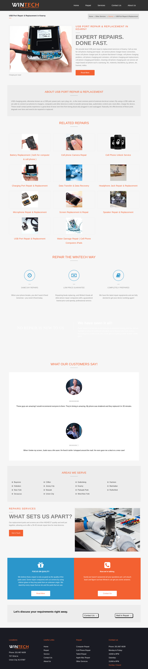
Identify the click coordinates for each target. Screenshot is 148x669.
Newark (49, 490)
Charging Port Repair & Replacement (30, 186)
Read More (85, 73)
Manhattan (114, 486)
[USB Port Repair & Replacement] (30, 233)
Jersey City (50, 486)
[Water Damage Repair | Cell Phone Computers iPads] (74, 233)
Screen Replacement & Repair (74, 212)
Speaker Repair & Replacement (118, 212)
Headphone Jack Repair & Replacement (118, 186)
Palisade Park (83, 490)
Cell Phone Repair (83, 650)
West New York (83, 494)
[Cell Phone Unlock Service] (118, 149)
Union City (50, 494)
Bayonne (17, 482)
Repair (46, 650)
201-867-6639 (20, 652)
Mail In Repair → (124, 615)
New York (17, 490)
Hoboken (17, 486)
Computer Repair (82, 647)
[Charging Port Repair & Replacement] (30, 180)
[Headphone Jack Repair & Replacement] (118, 180)
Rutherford (114, 490)
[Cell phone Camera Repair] (74, 149)
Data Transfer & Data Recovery (74, 186)
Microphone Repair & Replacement (30, 212)
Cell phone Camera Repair (74, 155)
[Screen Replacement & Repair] (74, 206)
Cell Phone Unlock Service (118, 155)
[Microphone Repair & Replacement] (30, 206)
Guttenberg (82, 482)
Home (91, 16)
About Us (47, 661)
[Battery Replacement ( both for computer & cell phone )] (30, 149)
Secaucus (18, 494)
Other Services (100, 16)
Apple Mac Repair (83, 658)
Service (47, 654)
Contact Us (107, 593)
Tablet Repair (81, 654)
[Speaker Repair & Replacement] (118, 206)
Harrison (113, 482)
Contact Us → (90, 615)
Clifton (48, 482)
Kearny (110, 16)
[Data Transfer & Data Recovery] (74, 180)
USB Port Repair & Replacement (127, 16)
